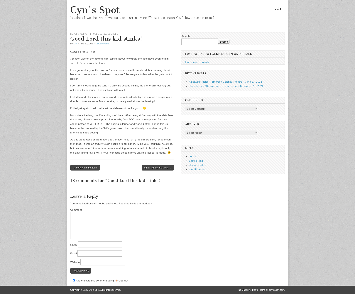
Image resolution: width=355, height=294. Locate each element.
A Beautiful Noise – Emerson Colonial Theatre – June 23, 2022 (225, 81)
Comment (76, 209)
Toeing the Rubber (89, 34)
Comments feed (198, 164)
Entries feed (196, 160)
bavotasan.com (276, 290)
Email (73, 253)
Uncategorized (109, 34)
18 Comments (102, 43)
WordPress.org (197, 169)
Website (75, 262)
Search (185, 36)
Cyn (75, 43)
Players (74, 34)
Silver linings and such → (157, 167)
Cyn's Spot (95, 9)
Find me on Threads (197, 62)
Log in (192, 156)
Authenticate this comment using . (101, 280)
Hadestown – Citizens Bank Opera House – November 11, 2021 (226, 86)
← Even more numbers (85, 167)
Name (73, 244)
